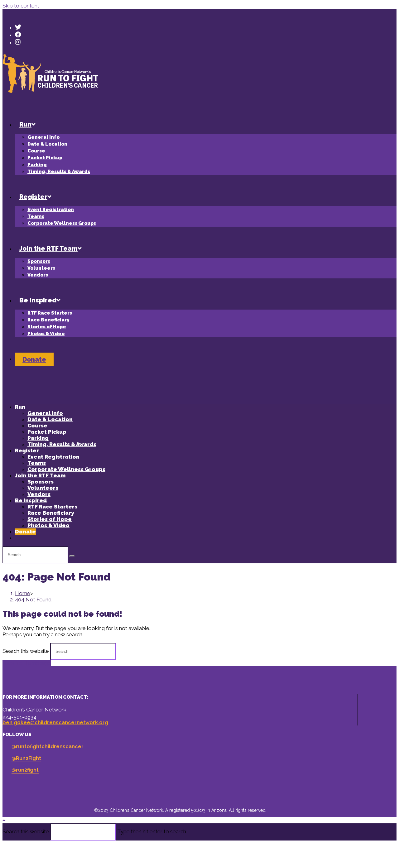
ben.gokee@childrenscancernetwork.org (55, 722)
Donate (25, 531)
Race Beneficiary (50, 513)
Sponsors (40, 482)
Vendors (38, 494)
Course (37, 425)
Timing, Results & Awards (61, 444)
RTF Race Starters (52, 506)
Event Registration (53, 457)
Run (20, 407)
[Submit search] (72, 556)
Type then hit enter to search (151, 831)
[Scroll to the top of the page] (3, 820)
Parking (38, 438)
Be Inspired (31, 500)
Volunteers (42, 488)
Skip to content (20, 5)
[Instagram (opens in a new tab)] (18, 42)
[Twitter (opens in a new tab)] (18, 27)
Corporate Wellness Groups (66, 469)
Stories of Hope (49, 519)
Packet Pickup (46, 432)
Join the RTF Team (40, 475)
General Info (45, 413)
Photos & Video (48, 525)
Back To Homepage (26, 663)
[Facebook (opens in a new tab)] (18, 34)
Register (27, 450)
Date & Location (50, 419)
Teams (36, 463)
